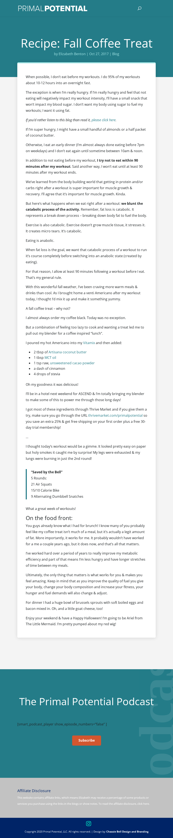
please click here (104, 120)
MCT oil (50, 357)
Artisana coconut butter (68, 352)
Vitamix (89, 343)
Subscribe (86, 740)
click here (143, 804)
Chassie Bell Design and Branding (127, 831)
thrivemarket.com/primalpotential (115, 415)
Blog (115, 54)
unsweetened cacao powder (72, 363)
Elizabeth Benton (72, 54)
